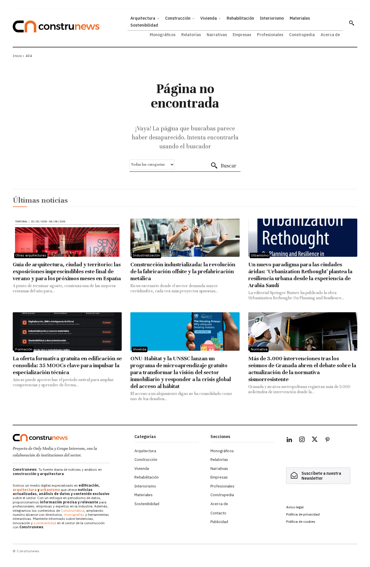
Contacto (218, 513)
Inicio (17, 56)
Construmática (72, 510)
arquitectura (25, 489)
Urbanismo (260, 255)
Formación (23, 349)
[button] (351, 23)
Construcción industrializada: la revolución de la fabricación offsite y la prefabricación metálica (182, 271)
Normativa (259, 349)
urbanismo (50, 489)
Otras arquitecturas (30, 255)
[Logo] (70, 438)
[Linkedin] (289, 440)
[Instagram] (302, 440)
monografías (74, 514)
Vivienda (139, 349)
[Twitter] (314, 440)
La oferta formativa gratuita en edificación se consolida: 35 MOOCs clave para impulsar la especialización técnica (67, 365)
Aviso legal (295, 507)
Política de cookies (300, 521)
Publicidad (219, 521)
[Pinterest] (327, 440)
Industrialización (146, 255)
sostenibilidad (45, 523)
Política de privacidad (303, 514)
